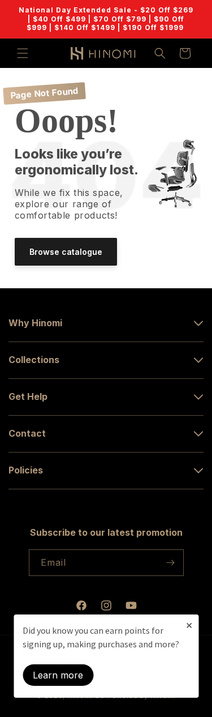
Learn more (58, 675)
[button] (22, 53)
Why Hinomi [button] (35, 322)
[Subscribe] (170, 562)
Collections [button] (33, 359)
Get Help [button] (27, 396)
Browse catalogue (65, 252)
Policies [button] (25, 470)
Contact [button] (27, 433)
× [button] (189, 624)
